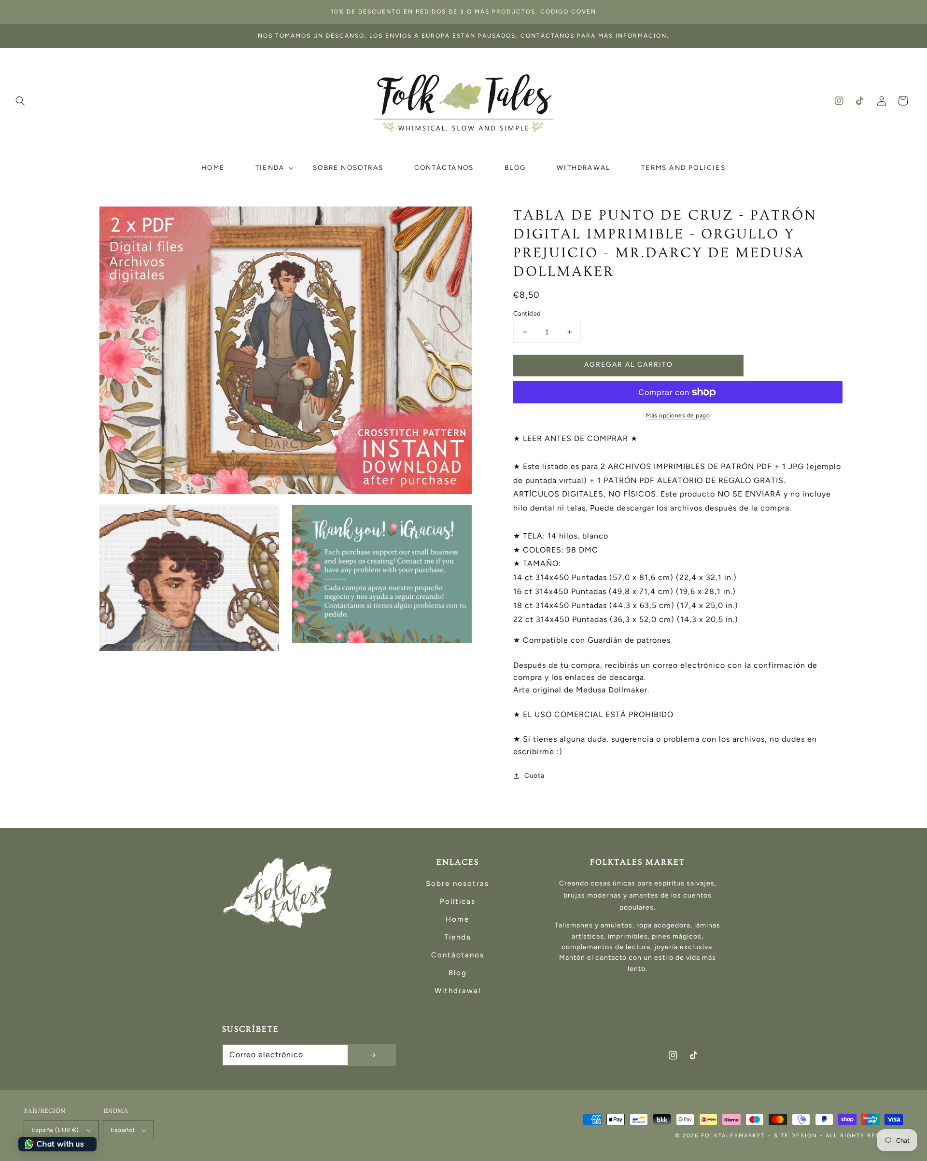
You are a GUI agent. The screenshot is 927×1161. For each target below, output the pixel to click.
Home (457, 919)
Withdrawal (458, 990)
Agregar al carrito (628, 364)
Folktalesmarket (733, 1136)
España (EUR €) (55, 1129)
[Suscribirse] (372, 1055)
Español (123, 1129)
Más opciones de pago (678, 415)
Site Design (795, 1136)
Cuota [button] (534, 776)
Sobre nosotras (457, 883)
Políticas (458, 901)
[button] (20, 100)
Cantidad (527, 313)
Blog (458, 972)
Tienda (457, 937)
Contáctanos (457, 955)
